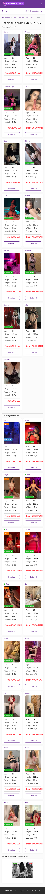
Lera (26, 584)
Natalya (28, 250)
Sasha (6, 802)
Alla (26, 305)
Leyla (27, 639)
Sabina (6, 305)
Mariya (27, 141)
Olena (27, 32)
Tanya (27, 529)
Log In (21, 890)
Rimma (27, 802)
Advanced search (35, 11)
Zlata (27, 87)
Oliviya (27, 748)
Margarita (7, 360)
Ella (28, 475)
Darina (27, 196)
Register (8, 890)
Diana (6, 32)
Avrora (27, 420)
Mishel (6, 639)
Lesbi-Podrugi (9, 87)
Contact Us (35, 890)
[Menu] (41, 4)
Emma (27, 693)
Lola (5, 196)
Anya (6, 420)
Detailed (11, 79)
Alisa (7, 529)
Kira (5, 141)
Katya (6, 475)
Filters (4, 11)
